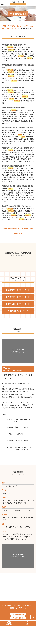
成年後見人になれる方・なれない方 (14, 45)
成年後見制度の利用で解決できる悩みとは (16, 206)
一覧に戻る (18, 233)
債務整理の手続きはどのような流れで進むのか (17, 127)
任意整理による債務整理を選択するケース (16, 166)
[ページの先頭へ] (33, 617)
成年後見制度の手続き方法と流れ (13, 87)
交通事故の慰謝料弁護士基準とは (13, 107)
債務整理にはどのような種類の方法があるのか (17, 186)
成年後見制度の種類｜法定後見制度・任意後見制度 (18, 66)
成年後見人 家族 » (28, 228)
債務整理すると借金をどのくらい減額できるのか (18, 148)
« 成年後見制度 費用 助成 (10, 228)
